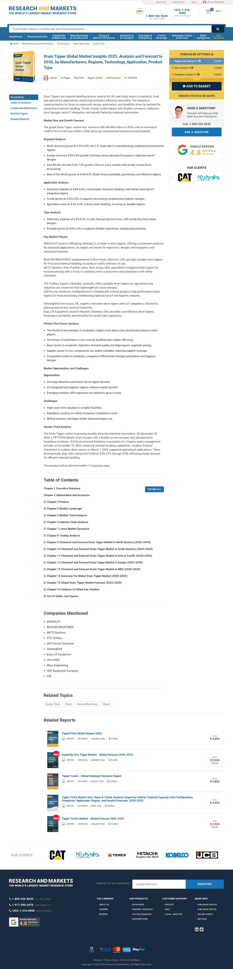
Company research (142, 909)
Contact (169, 904)
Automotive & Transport (127, 36)
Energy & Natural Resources (104, 36)
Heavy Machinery (87, 704)
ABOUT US (160, 2)
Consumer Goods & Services (182, 36)
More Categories (203, 36)
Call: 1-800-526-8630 (197, 124)
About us (104, 904)
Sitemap (97, 960)
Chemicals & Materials (59, 36)
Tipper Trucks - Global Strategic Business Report (91, 776)
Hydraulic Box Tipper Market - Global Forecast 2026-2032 (97, 754)
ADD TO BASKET (196, 86)
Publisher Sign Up (207, 904)
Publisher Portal (207, 909)
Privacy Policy (111, 960)
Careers (103, 909)
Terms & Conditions (130, 960)
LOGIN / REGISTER (215, 2)
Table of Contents (21, 102)
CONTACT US (179, 2)
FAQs (167, 909)
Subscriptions (140, 919)
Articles (202, 919)
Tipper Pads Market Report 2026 (82, 733)
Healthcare (16, 36)
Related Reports (20, 119)
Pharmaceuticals (37, 36)
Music (106, 704)
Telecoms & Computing (145, 36)
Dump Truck (53, 704)
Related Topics (19, 113)
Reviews (103, 914)
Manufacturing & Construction (79, 36)
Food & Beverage (161, 36)
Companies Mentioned (24, 108)
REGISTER (205, 884)
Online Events (205, 914)
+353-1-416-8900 (182, 12)
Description (17, 97)
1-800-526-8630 (157, 16)
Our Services (219, 36)
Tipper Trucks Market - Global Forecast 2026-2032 (93, 818)
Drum (68, 704)
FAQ (194, 2)
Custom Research (141, 914)
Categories (138, 904)
